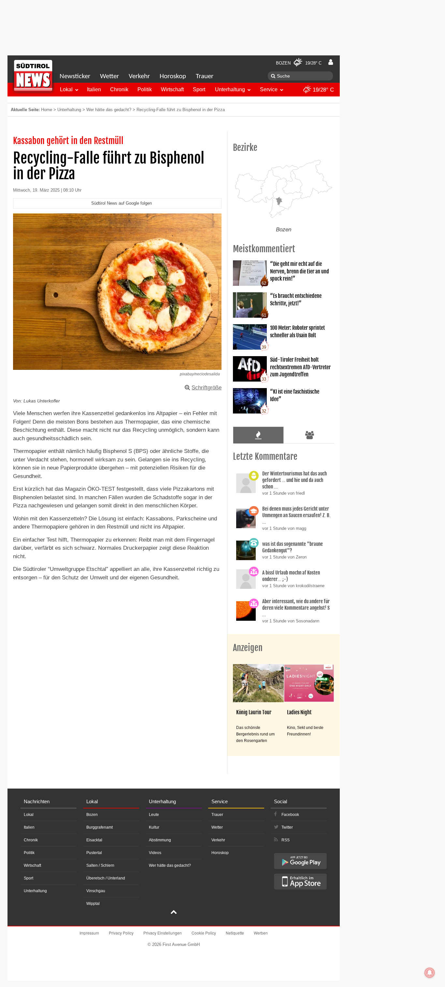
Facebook (290, 814)
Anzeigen (248, 648)
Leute (154, 814)
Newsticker (75, 76)
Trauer (204, 76)
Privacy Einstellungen (162, 933)
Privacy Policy (121, 933)
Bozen (92, 814)
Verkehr (139, 76)
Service (269, 89)
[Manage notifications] (429, 972)
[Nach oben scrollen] (173, 912)
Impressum (89, 933)
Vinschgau (95, 891)
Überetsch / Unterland (105, 878)
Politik (144, 89)
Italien (94, 89)
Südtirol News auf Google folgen (121, 203)
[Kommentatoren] (309, 435)
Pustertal (94, 852)
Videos (155, 852)
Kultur (154, 827)
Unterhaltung (230, 89)
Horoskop (173, 76)
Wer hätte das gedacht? (108, 109)
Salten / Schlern (100, 865)
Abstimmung (160, 840)
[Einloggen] (330, 62)
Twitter (287, 827)
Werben (261, 933)
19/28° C (322, 90)
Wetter (109, 76)
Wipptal (93, 903)
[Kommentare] (258, 435)
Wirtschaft (172, 89)
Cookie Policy (204, 933)
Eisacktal (94, 840)
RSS (285, 840)
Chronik (119, 89)
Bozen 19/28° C (299, 63)
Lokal (66, 89)
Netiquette (235, 933)
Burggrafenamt (99, 827)
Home (46, 109)
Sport (199, 89)
